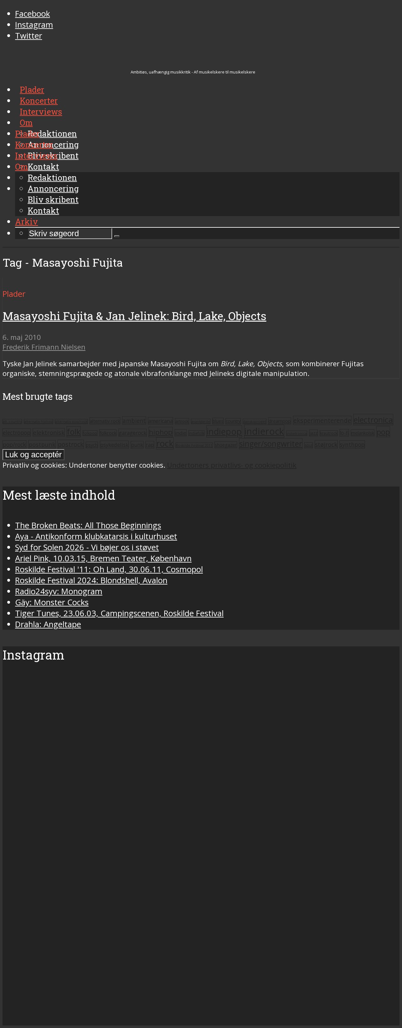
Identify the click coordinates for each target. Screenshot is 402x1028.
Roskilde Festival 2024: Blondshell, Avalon (91, 580)
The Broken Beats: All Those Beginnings (88, 525)
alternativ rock (105, 421)
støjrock (326, 444)
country (233, 421)
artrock (182, 421)
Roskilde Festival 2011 (194, 445)
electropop (16, 432)
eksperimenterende (322, 420)
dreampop (280, 421)
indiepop (224, 431)
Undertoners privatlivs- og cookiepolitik (231, 465)
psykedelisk (114, 444)
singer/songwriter (270, 443)
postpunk (42, 444)
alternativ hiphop (38, 421)
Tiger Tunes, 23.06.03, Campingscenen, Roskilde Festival (119, 613)
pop (383, 432)
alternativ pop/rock (71, 421)
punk (137, 444)
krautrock (328, 433)
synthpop (352, 444)
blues (218, 421)
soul (308, 445)
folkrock (108, 433)
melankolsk (362, 433)
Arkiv (26, 221)
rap (150, 444)
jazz (313, 433)
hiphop (160, 432)
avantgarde (200, 421)
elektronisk (48, 432)
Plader (27, 133)
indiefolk (196, 433)
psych (92, 445)
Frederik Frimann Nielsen (44, 347)
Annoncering (53, 188)
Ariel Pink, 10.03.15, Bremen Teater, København (103, 558)
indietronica (296, 433)
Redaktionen (52, 177)
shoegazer (226, 445)
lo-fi (344, 432)
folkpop (90, 433)
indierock (264, 431)
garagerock (132, 432)
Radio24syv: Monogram (58, 591)
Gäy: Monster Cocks (52, 602)
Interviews (36, 155)
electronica (373, 419)
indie (180, 433)
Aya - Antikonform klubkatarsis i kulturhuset (96, 536)
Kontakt (43, 210)
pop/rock (14, 444)
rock (164, 443)
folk (73, 432)
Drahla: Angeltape (48, 624)
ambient (134, 420)
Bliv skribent (53, 199)
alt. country (12, 421)
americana (160, 420)
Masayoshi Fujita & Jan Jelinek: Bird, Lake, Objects (134, 315)
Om (21, 166)
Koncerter (34, 144)
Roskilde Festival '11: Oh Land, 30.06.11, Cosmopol (109, 569)
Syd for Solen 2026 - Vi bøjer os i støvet (87, 547)
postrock (71, 444)
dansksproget (254, 421)
